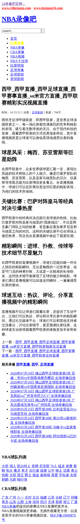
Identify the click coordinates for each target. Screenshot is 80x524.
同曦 (74, 497)
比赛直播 (17, 43)
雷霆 (54, 475)
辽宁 (66, 497)
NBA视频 (17, 56)
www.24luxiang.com (16, 8)
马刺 (12, 479)
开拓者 (64, 475)
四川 (43, 502)
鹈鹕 (5, 479)
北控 (28, 497)
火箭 (5, 466)
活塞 (66, 470)
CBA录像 (17, 52)
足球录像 (17, 70)
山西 (20, 502)
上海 (28, 502)
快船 (5, 475)
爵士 (28, 475)
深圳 (35, 502)
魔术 (17, 470)
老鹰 (69, 466)
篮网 (35, 466)
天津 (51, 502)
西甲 (35, 364)
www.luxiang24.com (48, 8)
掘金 (35, 475)
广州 (12, 497)
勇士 (74, 470)
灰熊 (73, 475)
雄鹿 (43, 470)
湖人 (12, 466)
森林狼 (45, 475)
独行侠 (22, 479)
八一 (20, 497)
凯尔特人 (24, 466)
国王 (20, 475)
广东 (5, 497)
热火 (9, 470)
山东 (12, 502)
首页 (13, 38)
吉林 (58, 497)
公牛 (51, 470)
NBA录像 (17, 47)
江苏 (51, 497)
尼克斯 (44, 466)
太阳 (12, 475)
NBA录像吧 (19, 19)
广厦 (74, 502)
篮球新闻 (17, 79)
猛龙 (61, 466)
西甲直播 (23, 364)
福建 (43, 497)
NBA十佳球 (19, 61)
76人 (53, 466)
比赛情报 (17, 65)
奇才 (24, 470)
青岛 (5, 502)
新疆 (58, 502)
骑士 (58, 470)
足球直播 (47, 364)
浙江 (66, 502)
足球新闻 (17, 74)
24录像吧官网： (14, 4)
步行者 (34, 470)
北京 (35, 497)
